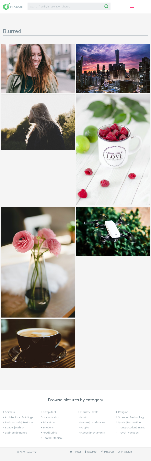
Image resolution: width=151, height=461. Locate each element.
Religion (123, 412)
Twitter (77, 451)
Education (49, 422)
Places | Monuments (92, 432)
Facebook (92, 451)
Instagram (127, 451)
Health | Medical (53, 437)
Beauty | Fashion (15, 427)
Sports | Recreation (129, 422)
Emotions (48, 427)
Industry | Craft (89, 412)
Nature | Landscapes (92, 422)
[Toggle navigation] (132, 7)
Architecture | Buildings (19, 417)
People (84, 427)
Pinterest (109, 451)
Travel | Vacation (128, 432)
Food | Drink (50, 432)
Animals (10, 412)
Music (83, 417)
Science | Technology (131, 417)
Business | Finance (16, 432)
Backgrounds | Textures (19, 422)
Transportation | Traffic (131, 427)
